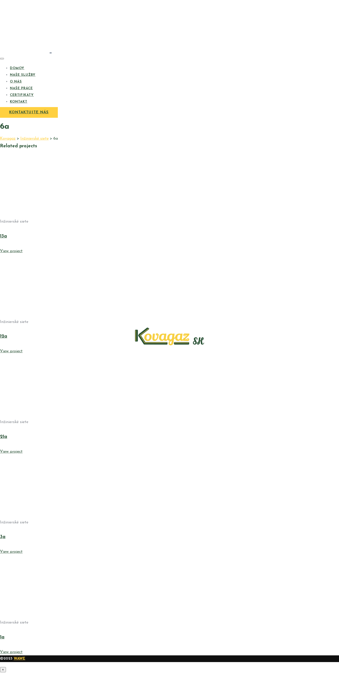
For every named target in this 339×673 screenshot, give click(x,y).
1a (2, 637)
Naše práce (21, 88)
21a (3, 437)
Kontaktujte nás (29, 112)
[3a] (49, 516)
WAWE (19, 659)
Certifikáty (22, 95)
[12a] (49, 315)
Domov (17, 68)
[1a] (49, 616)
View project (11, 251)
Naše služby (22, 75)
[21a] (49, 416)
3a (2, 537)
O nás (16, 81)
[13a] (49, 215)
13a (3, 236)
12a (3, 336)
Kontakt (18, 101)
